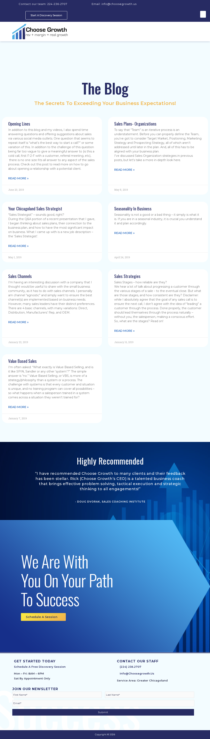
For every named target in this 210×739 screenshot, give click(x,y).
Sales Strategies (127, 276)
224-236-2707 (43, 4)
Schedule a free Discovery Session (40, 666)
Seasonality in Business (133, 208)
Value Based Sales (22, 361)
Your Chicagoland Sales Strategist (35, 208)
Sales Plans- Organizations (135, 123)
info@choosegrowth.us (137, 673)
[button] (203, 14)
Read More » (18, 178)
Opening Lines (19, 123)
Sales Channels (20, 276)
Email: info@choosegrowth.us (114, 4)
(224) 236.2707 (130, 666)
